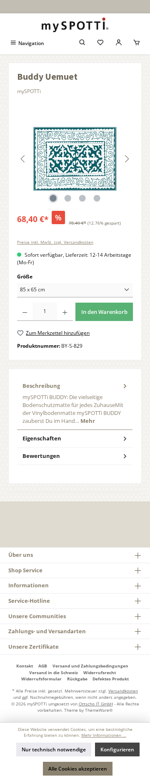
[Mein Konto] (119, 43)
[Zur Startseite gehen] (75, 25)
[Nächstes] (126, 158)
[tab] (74, 403)
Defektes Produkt (110, 679)
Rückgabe (77, 679)
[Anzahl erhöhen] (64, 312)
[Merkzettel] (100, 43)
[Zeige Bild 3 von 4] (82, 198)
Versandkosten (123, 691)
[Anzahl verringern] (24, 312)
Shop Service (25, 570)
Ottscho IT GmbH (96, 704)
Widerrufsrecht (99, 672)
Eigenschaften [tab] (41, 438)
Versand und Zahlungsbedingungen (90, 666)
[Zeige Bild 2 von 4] (67, 198)
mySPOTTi (29, 91)
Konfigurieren (117, 749)
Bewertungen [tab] (41, 456)
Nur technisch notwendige (54, 749)
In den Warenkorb (104, 312)
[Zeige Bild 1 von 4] (53, 198)
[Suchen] (82, 43)
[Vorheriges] (23, 158)
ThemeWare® (98, 710)
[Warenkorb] (137, 43)
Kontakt (24, 666)
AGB (42, 666)
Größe (24, 276)
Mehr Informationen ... (103, 735)
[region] (75, 159)
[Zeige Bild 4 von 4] (96, 198)
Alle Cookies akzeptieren (77, 768)
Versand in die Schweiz (53, 672)
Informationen (28, 585)
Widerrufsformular (41, 679)
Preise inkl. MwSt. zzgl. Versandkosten (55, 242)
